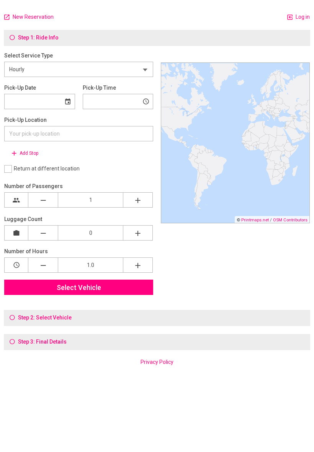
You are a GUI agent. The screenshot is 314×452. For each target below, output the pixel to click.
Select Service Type (28, 55)
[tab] (157, 38)
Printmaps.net (255, 220)
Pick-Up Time (99, 88)
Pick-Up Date (20, 88)
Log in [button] (302, 17)
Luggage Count (23, 219)
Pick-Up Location (25, 120)
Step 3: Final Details (42, 342)
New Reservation (32, 17)
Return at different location (47, 168)
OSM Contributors (290, 220)
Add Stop (28, 153)
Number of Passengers (33, 186)
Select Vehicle (79, 287)
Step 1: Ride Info (38, 37)
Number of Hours (26, 251)
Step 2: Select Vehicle (44, 317)
